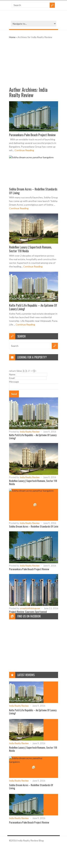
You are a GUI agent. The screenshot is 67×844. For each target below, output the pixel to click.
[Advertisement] (33, 63)
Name (12, 374)
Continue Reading (24, 150)
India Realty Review (28, 92)
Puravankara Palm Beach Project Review (32, 135)
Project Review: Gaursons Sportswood (28, 611)
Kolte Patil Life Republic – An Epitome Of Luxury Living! (33, 307)
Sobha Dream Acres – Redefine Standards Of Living (33, 191)
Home (12, 37)
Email (12, 378)
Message (14, 381)
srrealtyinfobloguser (30, 608)
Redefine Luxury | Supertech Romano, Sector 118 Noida (30, 249)
